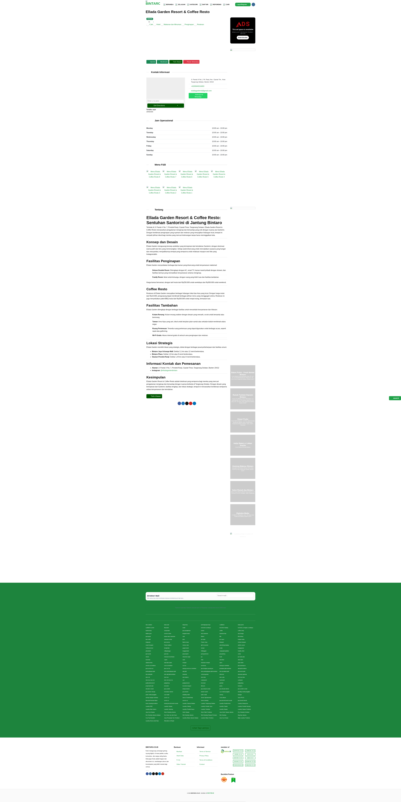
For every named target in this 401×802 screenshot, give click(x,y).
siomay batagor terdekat (152, 697)
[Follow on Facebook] (147, 773)
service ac (185, 700)
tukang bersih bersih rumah (171, 703)
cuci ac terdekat (168, 665)
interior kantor (204, 691)
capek (165, 659)
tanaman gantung (242, 674)
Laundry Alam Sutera (151, 709)
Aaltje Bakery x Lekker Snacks (242, 444)
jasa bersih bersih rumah (226, 700)
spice (221, 662)
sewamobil (166, 630)
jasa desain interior (224, 688)
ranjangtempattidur (224, 651)
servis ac (166, 700)
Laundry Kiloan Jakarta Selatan (190, 718)
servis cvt (166, 697)
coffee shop (241, 630)
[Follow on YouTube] (162, 773)
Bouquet (222, 642)
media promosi (149, 648)
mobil (184, 627)
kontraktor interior (168, 691)
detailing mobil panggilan (244, 691)
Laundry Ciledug (187, 706)
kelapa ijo (148, 642)
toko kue (166, 677)
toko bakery (186, 677)
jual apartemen (204, 653)
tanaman (185, 674)
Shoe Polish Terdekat (206, 712)
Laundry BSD (149, 706)
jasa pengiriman (186, 630)
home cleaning (204, 700)
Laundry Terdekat (205, 709)
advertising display (224, 645)
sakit (184, 659)
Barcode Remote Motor (151, 700)
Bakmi (202, 636)
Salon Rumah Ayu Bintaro (242, 490)
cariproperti (204, 680)
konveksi (166, 686)
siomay (221, 694)
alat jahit (185, 671)
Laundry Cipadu (224, 706)
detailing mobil (186, 694)
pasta (221, 686)
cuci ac (184, 665)
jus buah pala (241, 656)
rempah (184, 662)
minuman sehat (168, 639)
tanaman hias (223, 633)
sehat (239, 653)
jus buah (203, 639)
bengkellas (167, 648)
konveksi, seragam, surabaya (245, 627)
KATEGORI (194, 4)
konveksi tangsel (187, 686)
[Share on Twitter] (183, 403)
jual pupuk (148, 636)
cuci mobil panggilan (225, 691)
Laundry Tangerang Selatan (208, 703)
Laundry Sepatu (224, 709)
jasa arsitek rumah (242, 688)
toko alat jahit (149, 674)
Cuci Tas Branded (150, 718)
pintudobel (148, 651)
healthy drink (241, 651)
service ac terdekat (150, 665)
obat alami (240, 659)
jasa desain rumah (205, 688)
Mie (220, 636)
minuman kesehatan (169, 656)
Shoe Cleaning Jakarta (170, 712)
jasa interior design (150, 691)
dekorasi (222, 674)
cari (183, 680)
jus (201, 656)
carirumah (222, 680)
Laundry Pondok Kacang (244, 706)
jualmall (221, 683)
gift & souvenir (204, 645)
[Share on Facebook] (179, 403)
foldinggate (203, 651)
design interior (186, 688)
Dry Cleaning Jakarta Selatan (153, 715)
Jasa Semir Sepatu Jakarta (226, 712)
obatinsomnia (149, 662)
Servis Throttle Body (188, 697)
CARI (227, 4)
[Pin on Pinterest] (190, 403)
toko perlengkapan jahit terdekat (209, 671)
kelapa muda (241, 639)
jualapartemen (186, 683)
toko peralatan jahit (224, 671)
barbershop (149, 630)
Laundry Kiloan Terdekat (207, 718)
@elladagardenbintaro (169, 370)
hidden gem (149, 633)
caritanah (240, 680)
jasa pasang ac (242, 665)
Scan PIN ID (241, 697)
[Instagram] (191, 102)
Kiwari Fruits (242, 419)
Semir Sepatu (186, 712)
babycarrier (241, 624)
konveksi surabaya (206, 627)
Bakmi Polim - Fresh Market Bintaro (242, 374)
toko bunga (241, 633)
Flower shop (204, 642)
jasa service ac (149, 668)
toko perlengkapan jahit (170, 671)
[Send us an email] (156, 773)
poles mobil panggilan (151, 694)
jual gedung (222, 653)
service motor (167, 633)
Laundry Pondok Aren (225, 703)
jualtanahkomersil (150, 683)
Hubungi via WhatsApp (199, 96)
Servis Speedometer (206, 697)
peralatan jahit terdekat (225, 668)
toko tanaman (204, 633)
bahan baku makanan (169, 636)
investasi (203, 683)
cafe (184, 636)
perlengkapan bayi (205, 624)
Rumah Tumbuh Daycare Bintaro (243, 396)
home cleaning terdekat (151, 703)
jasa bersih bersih (242, 700)
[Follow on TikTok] (153, 773)
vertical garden (205, 674)
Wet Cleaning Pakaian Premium (209, 715)
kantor (202, 630)
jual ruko (166, 653)
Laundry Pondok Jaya (206, 706)
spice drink (240, 662)
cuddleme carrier (150, 627)
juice (184, 639)
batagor (240, 694)
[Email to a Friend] (187, 403)
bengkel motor (186, 633)
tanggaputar (241, 648)
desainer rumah (150, 688)
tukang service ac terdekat (189, 668)
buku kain (166, 624)
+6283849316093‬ (197, 86)
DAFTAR (205, 4)
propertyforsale (149, 686)
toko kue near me (150, 680)
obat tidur (222, 659)
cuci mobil (166, 694)
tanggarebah (186, 651)
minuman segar (186, 656)
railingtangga (167, 651)
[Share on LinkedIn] (194, 403)
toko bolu (203, 677)
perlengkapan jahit (150, 671)
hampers (240, 686)
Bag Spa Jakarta (242, 715)
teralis (221, 648)
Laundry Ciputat (168, 706)
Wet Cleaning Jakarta (188, 715)
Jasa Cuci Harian (224, 718)
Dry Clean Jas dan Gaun (170, 715)
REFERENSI (217, 4)
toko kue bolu (241, 677)
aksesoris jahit (241, 671)
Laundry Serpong (168, 709)
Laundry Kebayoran (243, 703)
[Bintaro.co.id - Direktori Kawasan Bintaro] (153, 4)
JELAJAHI (181, 4)
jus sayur (222, 639)
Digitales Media (242, 513)
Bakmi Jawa (186, 642)
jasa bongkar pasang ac (207, 668)
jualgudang (240, 683)
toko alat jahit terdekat (169, 674)
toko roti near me (168, 680)
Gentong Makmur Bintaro (242, 466)
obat (202, 659)
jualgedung (167, 683)
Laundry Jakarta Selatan (189, 703)
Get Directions (159, 105)
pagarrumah (186, 648)
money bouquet (242, 642)
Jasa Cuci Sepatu (150, 712)
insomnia (148, 659)
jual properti (185, 653)
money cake (186, 645)
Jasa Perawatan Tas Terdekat (171, 718)
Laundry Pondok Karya (188, 709)
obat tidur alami (168, 662)
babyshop (185, 624)
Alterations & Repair (169, 720)
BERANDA (169, 4)
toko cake (222, 677)
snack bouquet (149, 645)
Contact (202, 764)
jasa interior (185, 691)
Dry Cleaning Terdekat (243, 712)
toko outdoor (149, 624)
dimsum (203, 686)
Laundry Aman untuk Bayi (152, 720)
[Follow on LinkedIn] (159, 773)
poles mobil (204, 694)
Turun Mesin (223, 697)
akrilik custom (241, 645)
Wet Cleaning (223, 715)
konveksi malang (224, 627)
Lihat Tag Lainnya (200, 728)
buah (221, 656)
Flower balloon (167, 645)
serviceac (203, 665)
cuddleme (222, 624)
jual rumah (148, 653)
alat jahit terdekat (242, 668)
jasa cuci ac (167, 668)
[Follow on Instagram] (253, 4)
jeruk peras (167, 642)
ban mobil (148, 639)
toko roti (148, 677)
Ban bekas (240, 636)
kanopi (202, 648)
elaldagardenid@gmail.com (201, 91)
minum (147, 656)
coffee (221, 630)
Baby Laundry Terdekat (244, 718)
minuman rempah (205, 662)
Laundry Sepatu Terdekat (244, 709)
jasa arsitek (167, 688)
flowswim (166, 627)
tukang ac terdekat (224, 665)
